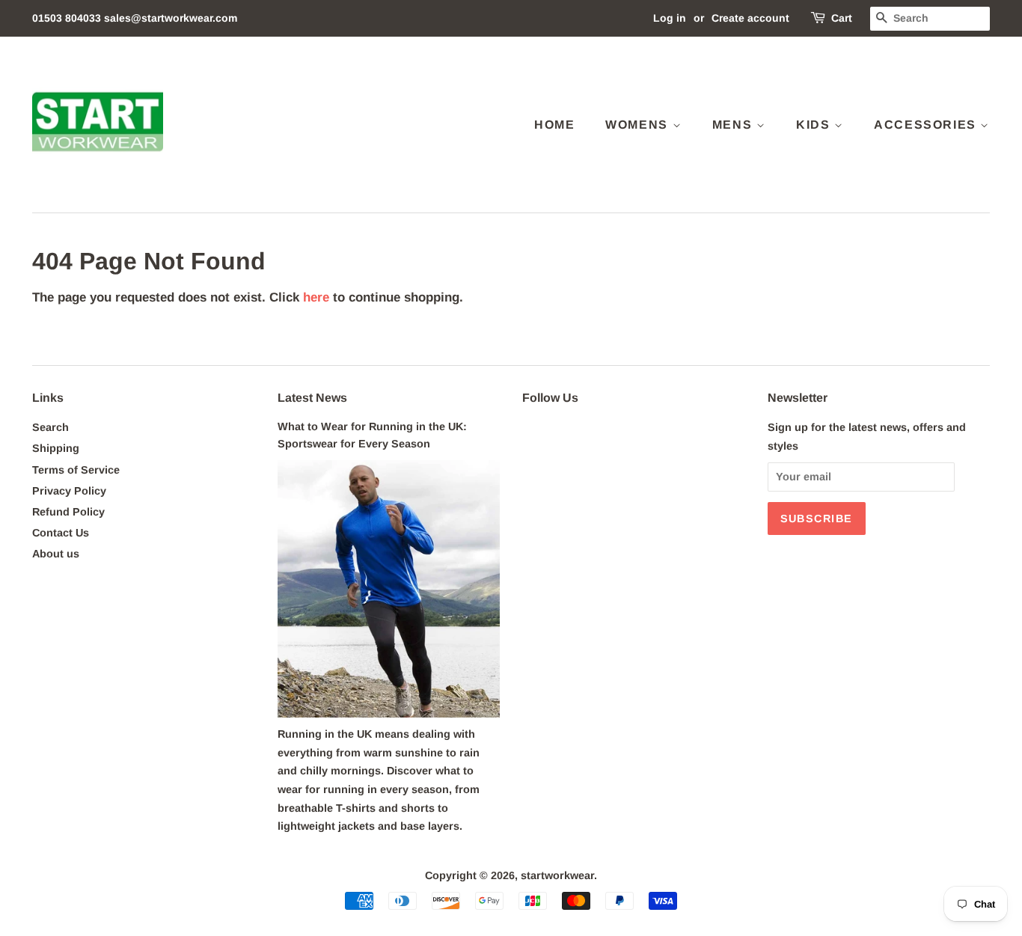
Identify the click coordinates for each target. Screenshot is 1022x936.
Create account (750, 18)
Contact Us (60, 533)
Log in (669, 18)
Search (50, 427)
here (316, 297)
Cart (841, 18)
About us (55, 554)
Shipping (55, 448)
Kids (815, 124)
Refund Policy (68, 512)
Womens (638, 124)
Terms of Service (76, 470)
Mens (734, 124)
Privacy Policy (69, 491)
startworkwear (557, 875)
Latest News (312, 397)
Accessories (927, 124)
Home (554, 124)
